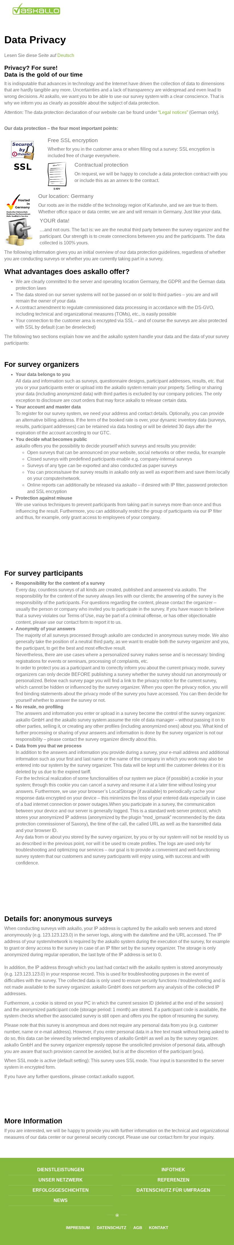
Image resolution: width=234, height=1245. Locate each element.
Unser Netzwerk (61, 1179)
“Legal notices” (173, 112)
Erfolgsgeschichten (61, 1190)
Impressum (78, 1227)
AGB (137, 1227)
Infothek (173, 1169)
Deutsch (65, 55)
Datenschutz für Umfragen (173, 1190)
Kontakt (158, 1227)
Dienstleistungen (60, 1169)
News (61, 1200)
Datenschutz (111, 1227)
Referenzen (173, 1179)
